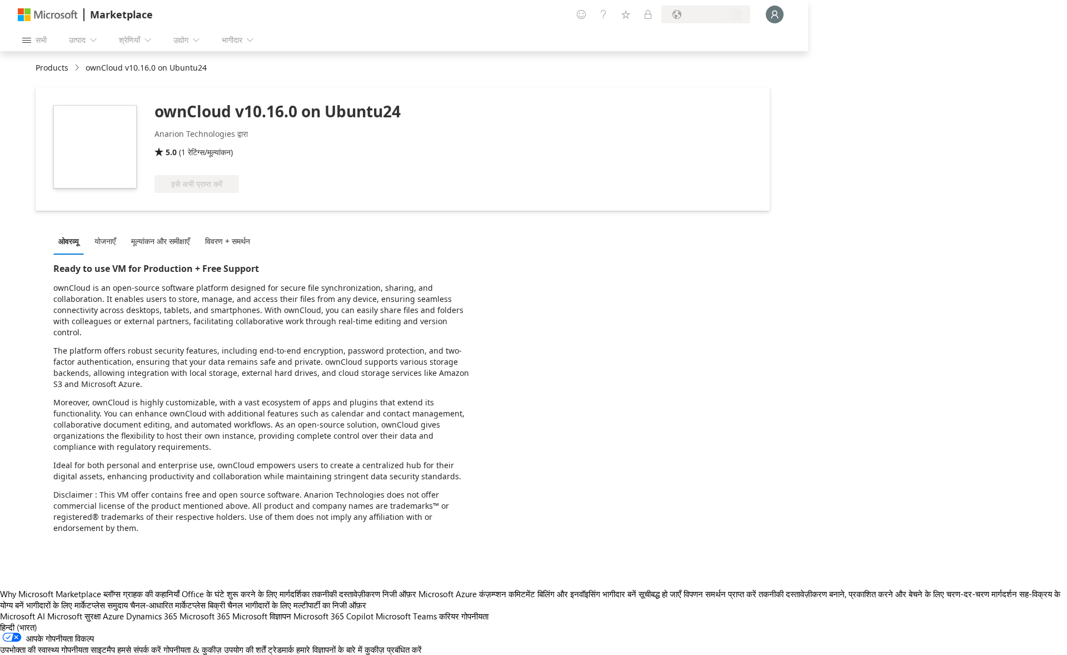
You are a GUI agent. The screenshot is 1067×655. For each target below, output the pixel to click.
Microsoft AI (22, 616)
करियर (449, 616)
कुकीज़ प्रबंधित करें (393, 649)
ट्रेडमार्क (281, 649)
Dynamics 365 (151, 616)
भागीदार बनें (619, 593)
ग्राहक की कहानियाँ (151, 593)
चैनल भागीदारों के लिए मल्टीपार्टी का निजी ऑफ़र (296, 605)
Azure (113, 616)
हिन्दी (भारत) (18, 627)
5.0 (171, 152)
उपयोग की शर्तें (245, 649)
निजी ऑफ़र (399, 593)
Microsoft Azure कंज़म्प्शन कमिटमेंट (477, 593)
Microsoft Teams (406, 616)
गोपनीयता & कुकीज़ (192, 649)
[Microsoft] (48, 14)
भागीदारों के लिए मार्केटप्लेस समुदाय (77, 605)
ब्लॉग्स (112, 593)
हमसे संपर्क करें (139, 649)
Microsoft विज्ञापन (261, 616)
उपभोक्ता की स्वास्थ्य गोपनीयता (44, 649)
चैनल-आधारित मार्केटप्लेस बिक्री (177, 605)
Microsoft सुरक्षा (74, 616)
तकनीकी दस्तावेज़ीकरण (346, 593)
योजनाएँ (105, 241)
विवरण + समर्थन (227, 241)
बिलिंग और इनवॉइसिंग (568, 593)
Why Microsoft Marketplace (50, 593)
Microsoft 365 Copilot (333, 616)
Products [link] (52, 67)
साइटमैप (103, 649)
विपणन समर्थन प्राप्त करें (720, 593)
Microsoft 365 (205, 616)
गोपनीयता (474, 616)
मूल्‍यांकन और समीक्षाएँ (160, 241)
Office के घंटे (203, 593)
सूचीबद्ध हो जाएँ (660, 593)
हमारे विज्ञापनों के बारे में (329, 649)
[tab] (71, 241)
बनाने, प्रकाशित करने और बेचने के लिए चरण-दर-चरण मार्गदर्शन (923, 593)
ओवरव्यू (68, 241)
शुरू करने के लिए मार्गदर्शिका (268, 593)
